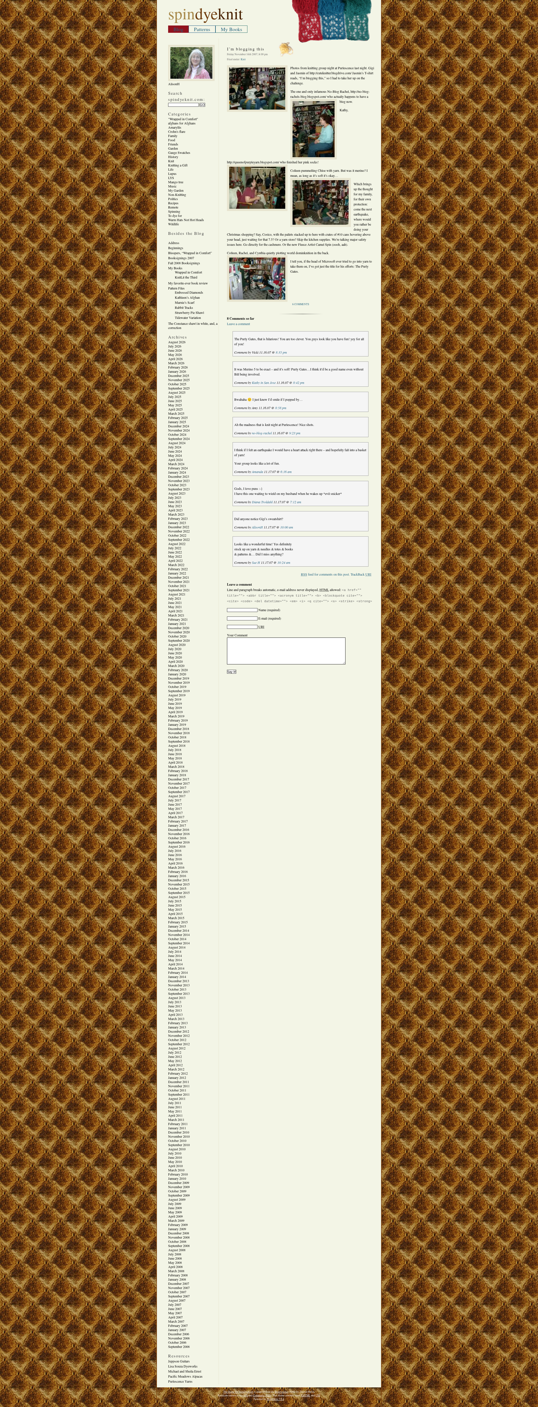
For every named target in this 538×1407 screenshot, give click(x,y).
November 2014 (179, 934)
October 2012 (177, 1039)
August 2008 (176, 1250)
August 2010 (176, 1149)
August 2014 (176, 947)
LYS (171, 177)
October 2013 (177, 989)
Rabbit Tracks (184, 307)
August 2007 (176, 1300)
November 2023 (179, 480)
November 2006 (179, 1338)
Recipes (173, 203)
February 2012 (178, 1073)
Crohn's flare (176, 131)
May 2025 (175, 405)
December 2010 (178, 1132)
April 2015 (175, 913)
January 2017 (177, 825)
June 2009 (175, 1208)
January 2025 (177, 421)
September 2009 (179, 1195)
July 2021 (174, 598)
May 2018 (175, 758)
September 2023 (179, 489)
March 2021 (176, 615)
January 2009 (177, 1229)
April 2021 (175, 611)
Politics (173, 198)
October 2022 (177, 535)
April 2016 (175, 863)
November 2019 (179, 682)
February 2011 (178, 1123)
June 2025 (175, 400)
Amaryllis (174, 127)
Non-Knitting (177, 194)
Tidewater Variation (188, 317)
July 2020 (174, 648)
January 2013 (177, 1027)
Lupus (172, 173)
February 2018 (178, 770)
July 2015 (174, 901)
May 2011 (175, 1111)
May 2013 (175, 1010)
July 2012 (174, 1052)
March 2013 (176, 1018)
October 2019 (177, 686)
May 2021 (175, 606)
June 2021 (175, 602)
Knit (171, 161)
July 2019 (174, 699)
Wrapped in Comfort (188, 272)
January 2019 (177, 724)
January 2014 (177, 976)
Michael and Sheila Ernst (184, 1371)
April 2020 (175, 661)
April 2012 (175, 1065)
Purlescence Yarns (180, 1381)
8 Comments (300, 304)
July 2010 (174, 1153)
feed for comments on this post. (325, 574)
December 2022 (178, 527)
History (173, 156)
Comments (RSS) (262, 1395)
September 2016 (179, 842)
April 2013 (175, 1014)
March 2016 (176, 867)
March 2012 (176, 1069)
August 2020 (176, 644)
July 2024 (174, 447)
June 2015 (175, 905)
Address (173, 242)
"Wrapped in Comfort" (183, 119)
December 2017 (178, 779)
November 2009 (179, 1187)
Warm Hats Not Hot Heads (186, 219)
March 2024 (176, 464)
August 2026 (176, 342)
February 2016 (178, 871)
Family (172, 135)
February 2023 (178, 518)
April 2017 (175, 812)
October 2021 (177, 585)
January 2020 (177, 674)
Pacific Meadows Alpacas (185, 1376)
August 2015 (176, 896)
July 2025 (174, 396)
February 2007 (178, 1325)
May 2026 (175, 354)
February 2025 (178, 417)
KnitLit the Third (186, 277)
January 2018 (177, 775)
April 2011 (175, 1115)
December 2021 (178, 577)
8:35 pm (281, 352)
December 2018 (178, 728)
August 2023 (176, 493)
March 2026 (176, 363)
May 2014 (175, 960)
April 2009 (175, 1216)
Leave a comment (238, 323)
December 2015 (178, 880)
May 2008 (175, 1262)
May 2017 (175, 808)
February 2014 (178, 972)
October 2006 (177, 1342)
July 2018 (174, 749)
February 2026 (178, 367)
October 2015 (177, 888)
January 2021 (177, 623)
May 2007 (175, 1313)
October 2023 (177, 485)
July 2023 (174, 497)
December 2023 (178, 476)
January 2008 (177, 1279)
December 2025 (178, 375)
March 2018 (176, 766)
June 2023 (175, 501)
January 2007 (177, 1329)
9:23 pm (294, 433)
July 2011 (174, 1102)
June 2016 (175, 854)
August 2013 (176, 997)
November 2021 (179, 581)
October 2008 (177, 1241)
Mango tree (175, 182)
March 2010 (176, 1170)
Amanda (257, 471)
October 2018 (177, 737)
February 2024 (178, 468)
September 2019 (179, 691)
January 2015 (177, 926)
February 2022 (178, 569)
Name (262, 610)
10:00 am (286, 527)
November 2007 (179, 1287)
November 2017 (179, 783)
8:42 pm (298, 382)
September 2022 (179, 539)
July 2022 (174, 548)
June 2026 (175, 350)
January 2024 (177, 472)
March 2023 (176, 514)
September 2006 (179, 1346)
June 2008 (175, 1258)
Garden (173, 148)
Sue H (256, 562)
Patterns (202, 29)
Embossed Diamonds (189, 292)
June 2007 (175, 1308)
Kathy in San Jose (264, 382)
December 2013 (178, 981)
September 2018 (179, 741)
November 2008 (179, 1237)
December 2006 (178, 1334)
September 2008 (179, 1245)
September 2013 (179, 993)
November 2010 (179, 1136)
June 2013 (175, 1006)
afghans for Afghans (182, 123)
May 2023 (175, 506)
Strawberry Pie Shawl (189, 312)
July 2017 (174, 800)
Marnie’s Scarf (184, 302)
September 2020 (179, 640)
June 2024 (175, 451)
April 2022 (175, 560)
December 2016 (178, 829)
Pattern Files (176, 288)
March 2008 (176, 1271)
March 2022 (176, 564)
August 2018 (176, 745)
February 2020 (178, 669)
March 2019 (176, 716)
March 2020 (176, 665)
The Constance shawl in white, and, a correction (192, 325)
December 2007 (178, 1283)
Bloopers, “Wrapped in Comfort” (190, 253)
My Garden (176, 190)
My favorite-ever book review (188, 283)
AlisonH (257, 527)
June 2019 (175, 703)
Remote (173, 207)
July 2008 (174, 1254)
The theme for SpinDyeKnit (238, 1392)
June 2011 (175, 1107)
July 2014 (174, 951)
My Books (231, 29)
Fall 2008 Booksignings (184, 263)
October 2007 (177, 1292)
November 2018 (179, 733)
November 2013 (179, 985)
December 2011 (178, 1081)
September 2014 (179, 943)
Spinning (174, 211)
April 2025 (175, 409)
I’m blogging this (246, 49)
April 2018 (175, 762)
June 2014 (175, 955)
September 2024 (179, 438)
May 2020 (175, 657)
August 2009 (176, 1199)
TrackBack (361, 574)
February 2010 (178, 1174)
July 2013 (174, 1002)
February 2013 (178, 1023)
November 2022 (179, 531)
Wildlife (173, 224)
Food (171, 140)
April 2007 (175, 1317)
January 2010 (177, 1178)
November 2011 (179, 1086)
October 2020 (177, 636)
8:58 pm (280, 407)
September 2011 (179, 1094)
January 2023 (177, 522)
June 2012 (175, 1056)
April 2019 (175, 712)
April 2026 (175, 358)
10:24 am (283, 562)
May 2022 (175, 556)
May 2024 (175, 455)
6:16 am (286, 471)
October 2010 (177, 1140)
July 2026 (174, 346)
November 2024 (179, 430)
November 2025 (179, 379)
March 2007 (176, 1321)
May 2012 (175, 1060)
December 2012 (178, 1031)
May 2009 (175, 1212)
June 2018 (175, 754)
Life (170, 169)
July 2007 (174, 1304)
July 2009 (174, 1203)
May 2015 (175, 909)
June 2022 (175, 552)
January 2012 (177, 1077)
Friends (173, 144)
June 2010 (175, 1157)
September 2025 (179, 388)
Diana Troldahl (262, 502)
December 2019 (178, 678)
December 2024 (178, 426)
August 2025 (176, 392)
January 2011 (177, 1128)
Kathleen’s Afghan (187, 297)
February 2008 (178, 1275)
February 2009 (178, 1224)
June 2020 (175, 653)
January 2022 (177, 573)
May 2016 (175, 859)
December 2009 (178, 1182)
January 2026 (177, 371)
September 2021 (179, 590)
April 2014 (175, 964)
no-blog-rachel (262, 433)
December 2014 (178, 930)
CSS (318, 1395)
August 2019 (176, 695)
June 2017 (175, 804)
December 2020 (178, 627)
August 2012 (176, 1048)
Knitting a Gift (177, 165)
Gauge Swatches (179, 152)
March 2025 (176, 413)
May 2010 (175, 1161)
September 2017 (179, 791)
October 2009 (177, 1191)
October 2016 (177, 838)
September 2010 (179, 1144)
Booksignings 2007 (181, 258)
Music (172, 186)
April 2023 (175, 510)
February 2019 (178, 720)
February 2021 (178, 619)
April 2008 (175, 1266)
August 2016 (176, 846)
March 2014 (176, 968)
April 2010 (175, 1165)
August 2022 (176, 543)
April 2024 (175, 459)
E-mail (262, 618)
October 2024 (177, 434)
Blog (178, 29)
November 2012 (179, 1035)
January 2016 (177, 875)
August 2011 (176, 1098)
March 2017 (176, 817)
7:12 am (295, 502)
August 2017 (176, 796)
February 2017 (178, 821)
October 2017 (177, 787)
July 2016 (174, 850)
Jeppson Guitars (179, 1361)
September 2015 (179, 892)
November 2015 (179, 884)
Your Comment (237, 635)
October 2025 (177, 384)
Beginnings (175, 247)
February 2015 (178, 922)
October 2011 (177, 1090)
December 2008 (178, 1233)
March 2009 (176, 1220)
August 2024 (176, 443)
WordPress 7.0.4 (275, 1399)
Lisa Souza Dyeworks (183, 1366)
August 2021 (176, 594)
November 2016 (179, 833)
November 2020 (179, 632)
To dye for (175, 215)
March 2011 (176, 1119)
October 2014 (177, 939)
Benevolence (282, 1392)
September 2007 (179, 1296)
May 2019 (175, 707)
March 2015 (176, 917)
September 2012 (179, 1044)
